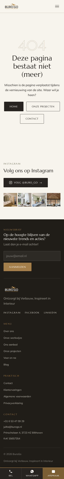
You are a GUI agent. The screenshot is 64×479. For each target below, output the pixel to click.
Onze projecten (43, 106)
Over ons (9, 331)
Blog (6, 364)
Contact (32, 118)
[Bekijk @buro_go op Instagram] (10, 200)
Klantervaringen (13, 389)
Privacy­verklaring (13, 403)
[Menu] (57, 6)
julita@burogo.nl (13, 426)
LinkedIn (50, 312)
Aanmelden (17, 267)
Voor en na (10, 357)
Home (14, 106)
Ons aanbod (10, 344)
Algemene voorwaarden (17, 396)
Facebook (32, 312)
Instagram (12, 312)
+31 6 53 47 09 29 (14, 421)
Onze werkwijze (13, 337)
